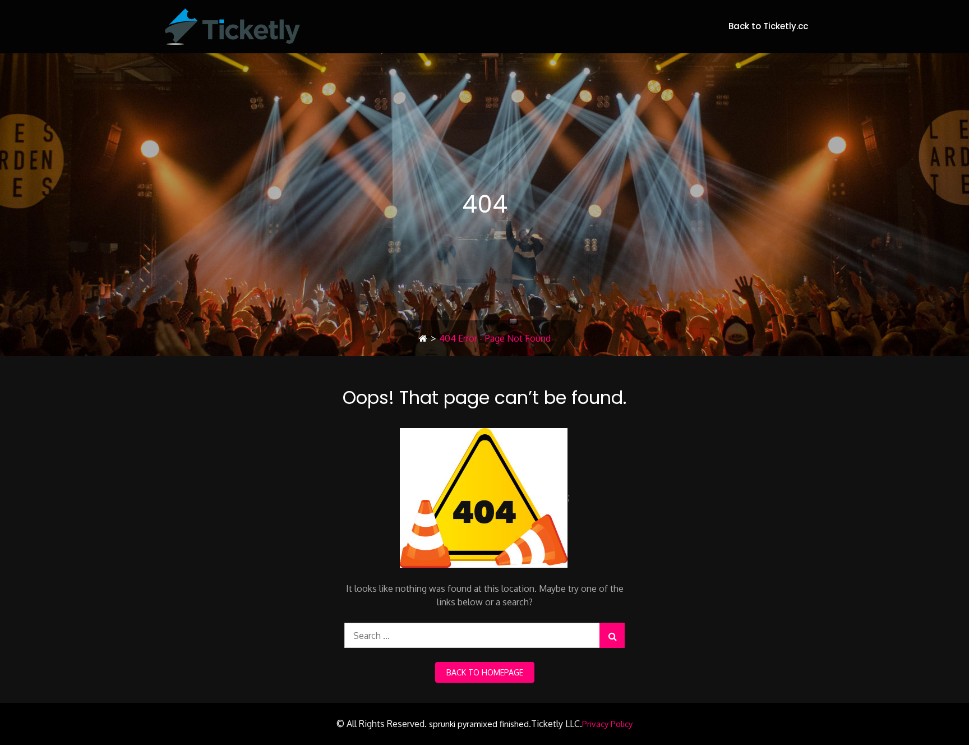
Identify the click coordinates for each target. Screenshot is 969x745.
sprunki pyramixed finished (479, 724)
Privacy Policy (607, 724)
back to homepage (484, 672)
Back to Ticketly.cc (768, 26)
